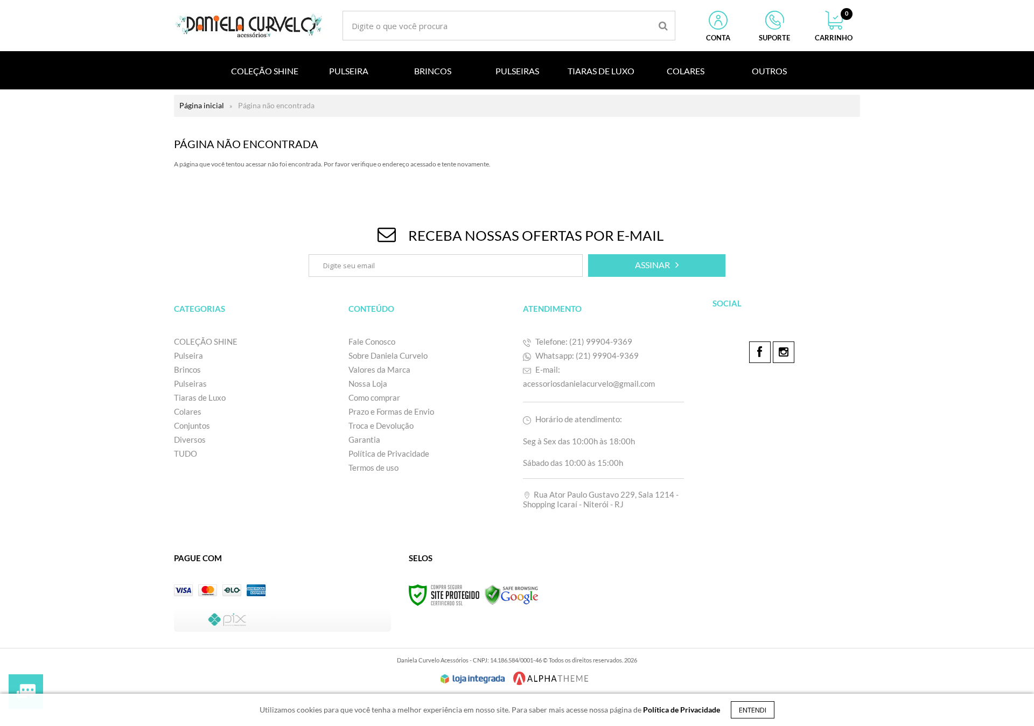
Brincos (187, 369)
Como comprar (374, 397)
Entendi (752, 710)
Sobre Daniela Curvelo (388, 355)
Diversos (190, 439)
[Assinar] (656, 265)
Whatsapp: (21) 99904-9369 (586, 355)
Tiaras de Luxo (200, 397)
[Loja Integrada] (473, 679)
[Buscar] (663, 25)
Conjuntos (192, 425)
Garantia (364, 439)
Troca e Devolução (381, 425)
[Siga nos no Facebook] (760, 352)
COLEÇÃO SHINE (205, 341)
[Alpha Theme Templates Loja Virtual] (551, 678)
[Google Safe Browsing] (512, 594)
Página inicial (201, 105)
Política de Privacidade (388, 453)
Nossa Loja (367, 383)
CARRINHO (834, 26)
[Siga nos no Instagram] (783, 352)
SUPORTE (774, 37)
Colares (187, 411)
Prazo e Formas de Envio (391, 411)
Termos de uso (373, 467)
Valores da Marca (379, 369)
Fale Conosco (371, 341)
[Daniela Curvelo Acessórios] (249, 25)
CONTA (718, 37)
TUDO (185, 453)
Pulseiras (190, 383)
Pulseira (188, 355)
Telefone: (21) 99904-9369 (583, 341)
